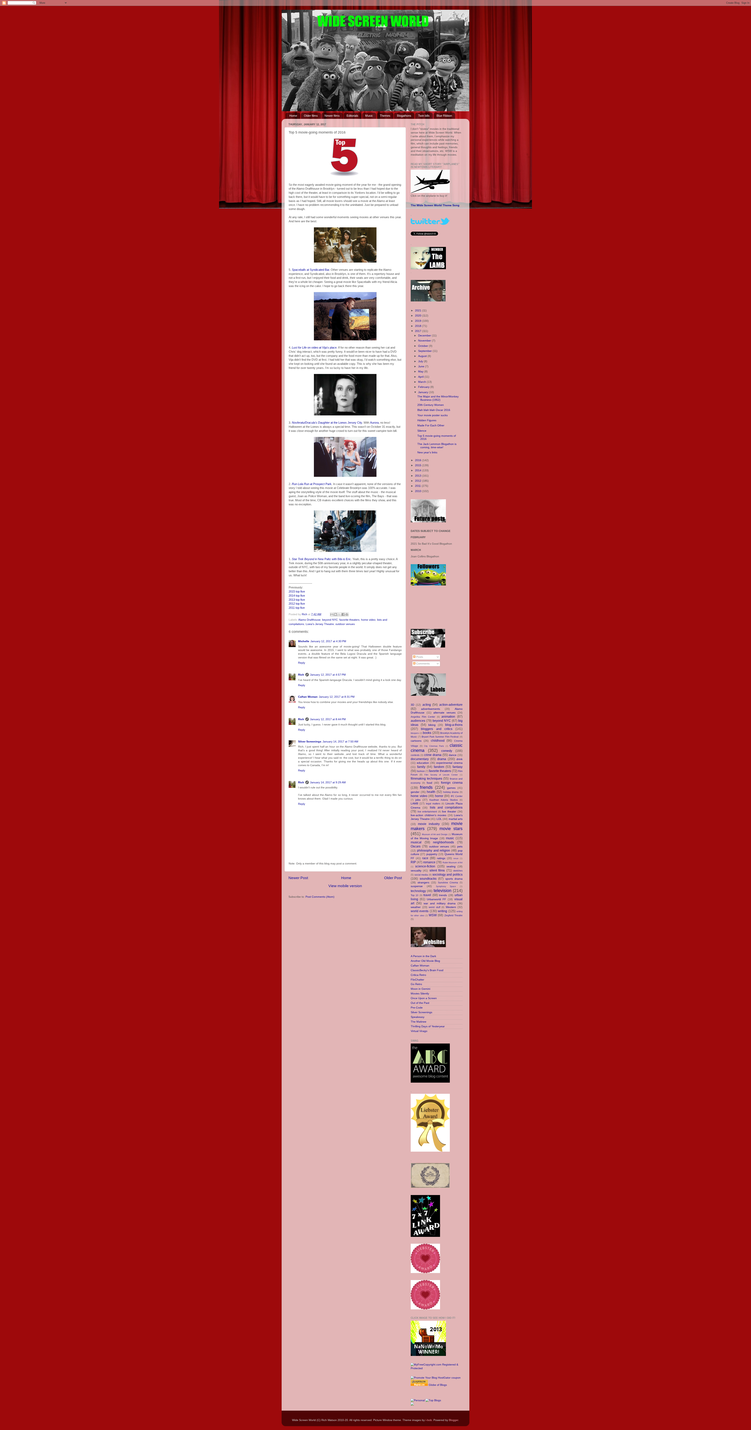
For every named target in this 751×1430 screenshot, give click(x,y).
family (421, 766)
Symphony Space (446, 886)
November (425, 340)
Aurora (374, 422)
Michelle (303, 641)
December (425, 335)
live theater (449, 811)
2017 (418, 331)
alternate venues (444, 712)
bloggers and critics (436, 729)
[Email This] (332, 614)
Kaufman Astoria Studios (443, 800)
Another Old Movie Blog (425, 960)
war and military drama (439, 903)
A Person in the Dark (423, 956)
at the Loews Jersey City (327, 422)
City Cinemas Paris (434, 746)
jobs (417, 799)
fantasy (458, 766)
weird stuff (434, 907)
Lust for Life (299, 347)
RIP (413, 862)
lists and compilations (446, 807)
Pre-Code (417, 1007)
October (423, 345)
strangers (423, 882)
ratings (441, 858)
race (425, 858)
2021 (418, 310)
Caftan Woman (308, 696)
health (431, 791)
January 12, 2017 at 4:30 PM (328, 641)
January (423, 392)
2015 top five (297, 591)
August (423, 356)
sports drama (454, 878)
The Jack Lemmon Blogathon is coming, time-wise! (436, 446)
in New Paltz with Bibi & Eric (321, 559)
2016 (418, 460)
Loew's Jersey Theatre (320, 624)
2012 (418, 480)
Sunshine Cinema (448, 882)
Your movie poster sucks (432, 415)
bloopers (415, 733)
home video (368, 619)
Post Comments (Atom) (319, 896)
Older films (311, 115)
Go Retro (416, 984)
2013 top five (297, 599)
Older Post (393, 878)
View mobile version (345, 886)
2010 (418, 491)
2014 (418, 470)
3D (412, 704)
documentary (420, 759)
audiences (418, 720)
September (425, 351)
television (442, 890)
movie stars (451, 828)
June (421, 366)
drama (441, 759)
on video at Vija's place (322, 347)
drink (459, 759)
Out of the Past (420, 1002)
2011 (418, 485)
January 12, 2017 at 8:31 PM (337, 696)
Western (451, 907)
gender (415, 792)
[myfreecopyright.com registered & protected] (437, 1368)
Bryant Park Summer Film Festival (440, 736)
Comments (422, 663)
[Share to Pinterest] (347, 614)
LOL (439, 819)
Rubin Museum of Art (453, 862)
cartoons (416, 740)
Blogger (453, 1420)
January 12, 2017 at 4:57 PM (328, 674)
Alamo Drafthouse (309, 619)
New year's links (427, 452)
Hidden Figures (426, 420)
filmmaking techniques (426, 778)
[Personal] (418, 1400)
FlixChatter (417, 979)
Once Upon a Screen (424, 998)
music (450, 838)
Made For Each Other (430, 425)
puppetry (431, 854)
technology (418, 891)
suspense (417, 886)
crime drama (432, 755)
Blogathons (404, 115)
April (421, 376)
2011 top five (297, 607)
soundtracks (428, 878)
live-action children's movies (428, 815)
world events (420, 911)
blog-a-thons (454, 724)
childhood (438, 740)
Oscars (415, 846)
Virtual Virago (419, 1031)
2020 (418, 315)
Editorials (352, 115)
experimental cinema (449, 762)
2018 (418, 326)
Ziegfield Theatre (453, 915)
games (451, 787)
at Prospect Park (311, 484)
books (427, 732)
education (423, 762)
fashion (421, 771)
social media (421, 874)
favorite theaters (349, 619)
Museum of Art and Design (434, 834)
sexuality (416, 870)
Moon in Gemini (420, 988)
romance (429, 862)
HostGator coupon (449, 1377)
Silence (421, 430)
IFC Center (457, 796)
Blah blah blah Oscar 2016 (433, 410)
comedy (446, 750)
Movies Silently (420, 993)
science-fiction (425, 866)
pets (460, 846)
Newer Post (298, 878)
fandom (439, 766)
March (422, 381)
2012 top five (297, 603)
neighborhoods (443, 842)
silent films (437, 870)
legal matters (433, 803)
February (424, 387)
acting (426, 704)
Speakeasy (417, 1017)
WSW (433, 915)
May (421, 371)
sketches (458, 870)
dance (452, 755)
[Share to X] (339, 614)
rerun (455, 858)
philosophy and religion (433, 850)
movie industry (428, 824)
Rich (301, 674)
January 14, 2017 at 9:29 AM (328, 782)
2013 (418, 475)
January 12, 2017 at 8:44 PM (328, 719)
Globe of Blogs (438, 1384)
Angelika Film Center (423, 716)
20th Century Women (430, 404)
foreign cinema (452, 782)
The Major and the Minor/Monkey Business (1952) (438, 398)
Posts (419, 656)
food (429, 782)
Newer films (332, 115)
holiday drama (451, 792)
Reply (301, 662)
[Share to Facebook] (343, 614)
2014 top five (297, 595)
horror (439, 796)
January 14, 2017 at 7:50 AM (340, 741)
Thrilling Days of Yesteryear (428, 1026)
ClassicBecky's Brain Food (427, 970)
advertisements (430, 708)
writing (442, 911)
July (421, 361)
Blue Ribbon (444, 115)
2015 (418, 465)
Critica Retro (418, 975)
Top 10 (414, 895)
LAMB (414, 803)
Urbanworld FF (436, 899)
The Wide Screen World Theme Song (435, 205)
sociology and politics (447, 874)
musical (416, 842)
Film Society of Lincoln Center (441, 775)
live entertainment (427, 811)
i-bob (429, 1420)
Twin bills (424, 115)
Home (293, 115)
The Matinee (418, 1021)
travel (427, 895)
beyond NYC (330, 619)
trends (443, 895)
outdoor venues (345, 624)
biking (432, 725)
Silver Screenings (309, 741)
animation (448, 716)
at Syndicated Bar (310, 269)
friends (426, 787)
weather (416, 907)
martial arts (456, 819)
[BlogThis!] (336, 614)
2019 (418, 320)
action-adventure (451, 704)
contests (415, 755)
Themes (385, 115)
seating (450, 866)
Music (369, 115)
